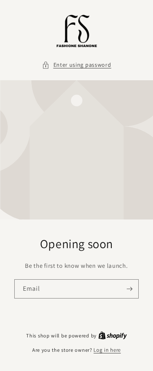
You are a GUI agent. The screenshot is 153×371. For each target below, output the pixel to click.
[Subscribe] (129, 289)
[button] (76, 65)
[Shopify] (112, 335)
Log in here (107, 349)
